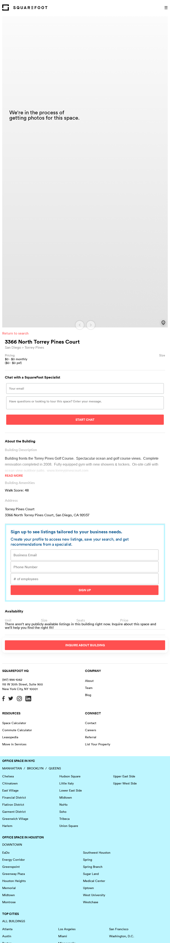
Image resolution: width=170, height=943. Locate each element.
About (89, 681)
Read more (14, 475)
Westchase (90, 902)
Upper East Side (124, 776)
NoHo (63, 805)
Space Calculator (14, 723)
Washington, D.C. (121, 936)
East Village (10, 790)
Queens (55, 768)
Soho (62, 812)
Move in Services (14, 744)
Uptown (88, 888)
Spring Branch (92, 867)
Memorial (9, 888)
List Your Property (97, 744)
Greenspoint (11, 867)
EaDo (6, 853)
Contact (90, 723)
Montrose (9, 902)
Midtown (65, 798)
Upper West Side (125, 783)
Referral (90, 737)
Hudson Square (70, 776)
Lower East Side (70, 790)
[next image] (91, 325)
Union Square (68, 826)
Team (89, 688)
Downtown (12, 845)
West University (94, 895)
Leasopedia (10, 737)
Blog (88, 695)
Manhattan (12, 768)
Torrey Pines (34, 347)
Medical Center (94, 881)
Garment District (14, 812)
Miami (62, 936)
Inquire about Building (85, 645)
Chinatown (10, 783)
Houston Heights (14, 881)
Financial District (14, 798)
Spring (87, 860)
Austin (6, 936)
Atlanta (7, 929)
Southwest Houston (96, 853)
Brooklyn (35, 768)
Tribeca (64, 819)
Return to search (15, 333)
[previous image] (79, 325)
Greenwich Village (15, 819)
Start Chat (85, 419)
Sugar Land (91, 874)
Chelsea (8, 776)
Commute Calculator (17, 730)
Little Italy (66, 783)
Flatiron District (13, 805)
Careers (90, 730)
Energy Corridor (13, 860)
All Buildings (13, 921)
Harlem (7, 826)
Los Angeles (66, 929)
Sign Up (85, 590)
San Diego (13, 347)
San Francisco (118, 929)
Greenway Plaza (13, 874)
